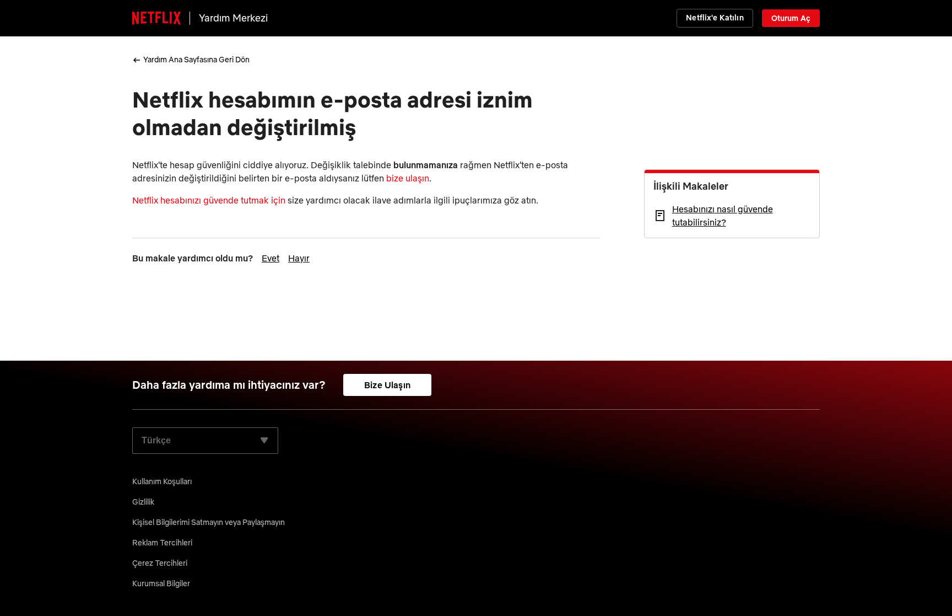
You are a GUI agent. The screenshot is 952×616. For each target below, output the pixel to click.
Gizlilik (143, 502)
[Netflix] (156, 18)
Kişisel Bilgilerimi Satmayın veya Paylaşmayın (208, 522)
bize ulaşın (407, 178)
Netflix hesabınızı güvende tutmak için (208, 200)
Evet (270, 258)
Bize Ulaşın (387, 384)
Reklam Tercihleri (162, 543)
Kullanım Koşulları (162, 481)
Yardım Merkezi (233, 18)
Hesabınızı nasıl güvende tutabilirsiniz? (722, 215)
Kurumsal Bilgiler (161, 583)
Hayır (299, 258)
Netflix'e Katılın (714, 18)
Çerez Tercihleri (159, 563)
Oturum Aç (790, 18)
